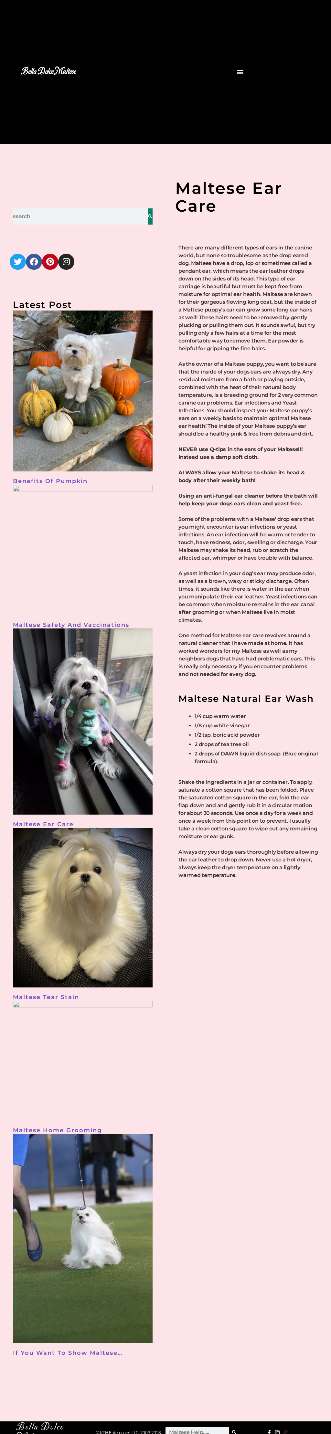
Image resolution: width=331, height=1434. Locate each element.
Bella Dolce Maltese (48, 72)
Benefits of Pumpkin (50, 481)
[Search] (150, 216)
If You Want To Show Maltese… (68, 1352)
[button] (240, 71)
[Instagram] (66, 262)
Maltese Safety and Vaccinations (71, 624)
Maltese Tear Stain (46, 997)
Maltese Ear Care (43, 824)
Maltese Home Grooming (57, 1130)
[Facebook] (34, 262)
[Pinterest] (50, 262)
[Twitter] (18, 262)
